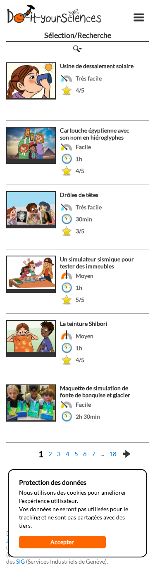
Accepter (62, 541)
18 (113, 454)
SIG (20, 561)
